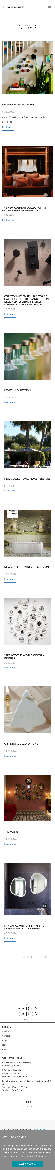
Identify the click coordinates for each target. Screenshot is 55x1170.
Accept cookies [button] (27, 1164)
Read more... (8, 127)
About (5, 1049)
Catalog (5, 1031)
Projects (6, 1040)
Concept (6, 1036)
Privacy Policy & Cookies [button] (33, 1156)
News (4, 1045)
